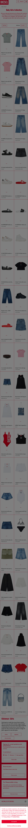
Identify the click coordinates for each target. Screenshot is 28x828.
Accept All (14, 821)
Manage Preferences (17, 815)
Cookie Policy (16, 816)
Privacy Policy (7, 816)
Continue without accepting (14, 825)
